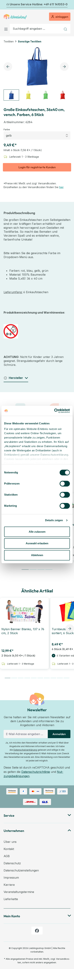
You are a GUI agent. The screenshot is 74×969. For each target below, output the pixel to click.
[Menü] (7, 28)
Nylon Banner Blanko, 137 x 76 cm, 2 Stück (22, 631)
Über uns (10, 842)
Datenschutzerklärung (25, 749)
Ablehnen (37, 555)
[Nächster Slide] (69, 628)
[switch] (65, 483)
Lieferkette (11, 899)
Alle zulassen (37, 531)
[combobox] (35, 28)
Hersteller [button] (16, 378)
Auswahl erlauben (37, 543)
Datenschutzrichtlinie (35, 772)
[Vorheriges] (6, 5)
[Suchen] (65, 28)
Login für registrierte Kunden (37, 167)
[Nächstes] (68, 5)
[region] (37, 73)
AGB (7, 856)
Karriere (9, 884)
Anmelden (59, 734)
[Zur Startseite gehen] (15, 16)
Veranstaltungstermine (19, 892)
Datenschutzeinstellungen (21, 870)
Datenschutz (12, 863)
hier (61, 187)
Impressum (11, 877)
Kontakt (9, 849)
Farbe (7, 129)
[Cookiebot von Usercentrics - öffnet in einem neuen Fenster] (54, 410)
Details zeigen (54, 520)
